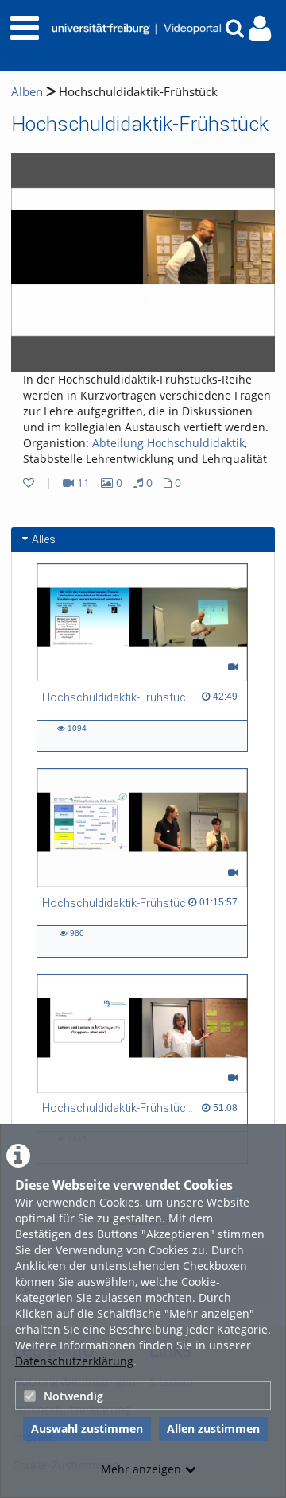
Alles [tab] (44, 539)
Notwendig (73, 1395)
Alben (27, 91)
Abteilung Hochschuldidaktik (168, 442)
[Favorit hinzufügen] (28, 482)
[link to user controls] (260, 28)
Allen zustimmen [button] (213, 1428)
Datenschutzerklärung (74, 1361)
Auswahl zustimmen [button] (87, 1428)
